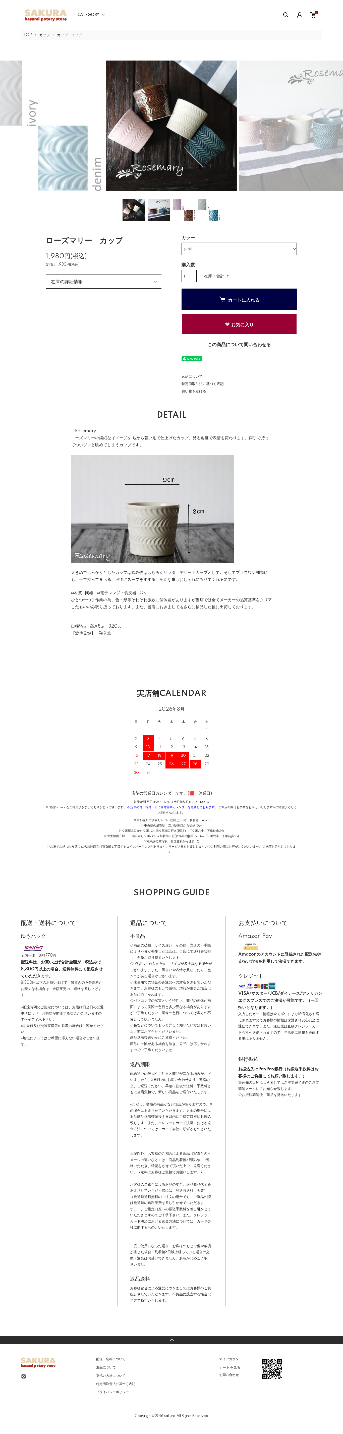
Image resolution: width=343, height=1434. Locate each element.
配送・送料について (111, 1359)
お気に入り (242, 324)
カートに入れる (244, 300)
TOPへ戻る (171, 1340)
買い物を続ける (194, 392)
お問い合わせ (229, 1375)
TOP (27, 35)
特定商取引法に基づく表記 (203, 384)
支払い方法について (111, 1375)
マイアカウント (230, 1359)
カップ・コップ (69, 35)
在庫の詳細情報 (67, 281)
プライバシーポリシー (112, 1392)
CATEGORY (88, 15)
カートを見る (229, 1367)
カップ (44, 35)
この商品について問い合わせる (239, 344)
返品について (192, 377)
